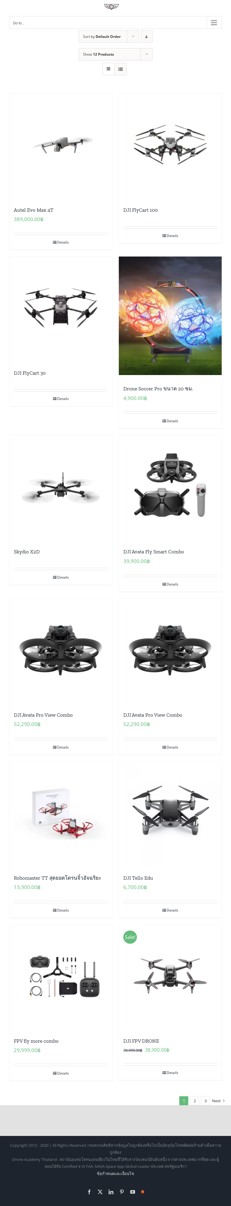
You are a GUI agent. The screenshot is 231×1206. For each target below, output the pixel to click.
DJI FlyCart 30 (30, 373)
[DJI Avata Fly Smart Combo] (170, 486)
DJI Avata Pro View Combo (43, 715)
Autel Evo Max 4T (34, 210)
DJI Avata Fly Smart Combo (153, 552)
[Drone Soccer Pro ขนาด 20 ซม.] (170, 316)
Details (63, 242)
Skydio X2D (27, 552)
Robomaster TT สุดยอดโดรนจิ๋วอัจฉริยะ (57, 878)
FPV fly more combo (36, 1041)
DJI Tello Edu (138, 878)
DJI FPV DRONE (141, 1041)
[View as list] (120, 69)
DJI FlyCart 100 (140, 210)
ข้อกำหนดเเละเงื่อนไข (115, 1173)
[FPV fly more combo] (60, 975)
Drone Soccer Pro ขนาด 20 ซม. (158, 389)
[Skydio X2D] (60, 486)
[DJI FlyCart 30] (60, 308)
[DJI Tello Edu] (170, 812)
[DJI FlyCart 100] (170, 145)
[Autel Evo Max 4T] (60, 145)
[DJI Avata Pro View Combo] (60, 649)
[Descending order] (146, 36)
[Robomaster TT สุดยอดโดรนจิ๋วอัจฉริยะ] (60, 812)
